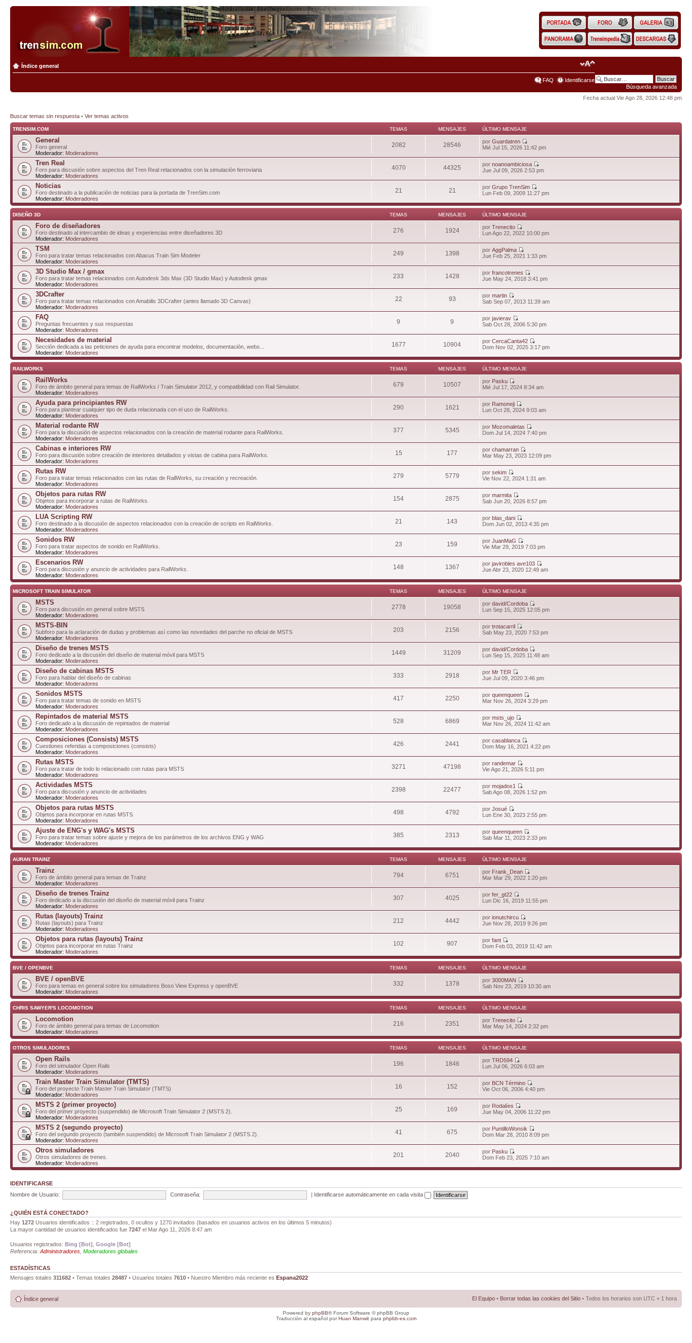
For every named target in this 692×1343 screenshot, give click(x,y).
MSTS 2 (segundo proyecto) (79, 1127)
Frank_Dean (507, 872)
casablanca (506, 740)
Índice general (40, 66)
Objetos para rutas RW (70, 494)
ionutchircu (505, 917)
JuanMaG (504, 541)
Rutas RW (50, 471)
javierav (501, 318)
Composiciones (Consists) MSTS (87, 739)
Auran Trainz (31, 859)
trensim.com (31, 129)
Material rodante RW (67, 425)
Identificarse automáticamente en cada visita (369, 1194)
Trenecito (503, 227)
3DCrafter (49, 294)
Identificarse (580, 80)
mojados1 (504, 786)
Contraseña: (185, 1194)
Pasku (500, 381)
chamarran (505, 449)
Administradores (60, 1251)
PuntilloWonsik (509, 1129)
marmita (502, 495)
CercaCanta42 (510, 341)
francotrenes (507, 273)
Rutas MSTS (54, 762)
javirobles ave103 (513, 564)
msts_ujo (503, 718)
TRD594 (502, 1060)
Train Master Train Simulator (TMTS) (92, 1082)
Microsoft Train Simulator (52, 591)
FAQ (548, 80)
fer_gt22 (502, 894)
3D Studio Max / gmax (69, 271)
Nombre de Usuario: (35, 1194)
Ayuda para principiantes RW (81, 402)
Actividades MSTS (64, 785)
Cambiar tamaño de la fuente (587, 63)
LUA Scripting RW (63, 516)
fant (496, 940)
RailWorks (28, 368)
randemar (504, 763)
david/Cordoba (510, 604)
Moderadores (81, 153)
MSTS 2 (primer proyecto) (75, 1104)
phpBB (320, 1313)
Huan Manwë (353, 1318)
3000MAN (504, 980)
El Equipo (483, 1298)
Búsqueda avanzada (651, 87)
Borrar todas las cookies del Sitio (540, 1298)
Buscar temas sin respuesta (45, 116)
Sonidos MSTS (59, 693)
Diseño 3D (27, 214)
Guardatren (506, 141)
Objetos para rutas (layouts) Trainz (89, 939)
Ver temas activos (107, 116)
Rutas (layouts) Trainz (69, 916)
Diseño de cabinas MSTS (74, 671)
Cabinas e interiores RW (73, 448)
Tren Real (50, 163)
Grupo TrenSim (511, 187)
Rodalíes (503, 1106)
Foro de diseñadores (67, 226)
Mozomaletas (508, 427)
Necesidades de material (73, 340)
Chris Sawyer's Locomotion (53, 1008)
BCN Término (508, 1083)
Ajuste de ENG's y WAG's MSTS (85, 830)
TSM (42, 248)
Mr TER (501, 672)
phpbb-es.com (399, 1318)
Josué (499, 809)
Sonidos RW (54, 539)
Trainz (45, 870)
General (47, 140)
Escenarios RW (59, 562)
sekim (499, 472)
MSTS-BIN (51, 625)
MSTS (44, 602)
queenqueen (507, 695)
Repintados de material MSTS (82, 716)
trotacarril (503, 626)
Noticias (48, 186)
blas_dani (503, 518)
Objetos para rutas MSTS (74, 807)
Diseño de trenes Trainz (72, 893)
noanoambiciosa (512, 164)
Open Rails (52, 1059)
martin (499, 295)
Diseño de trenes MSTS (72, 648)
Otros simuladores (41, 1048)
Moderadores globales (110, 1251)
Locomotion (54, 1019)
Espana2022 (292, 1278)
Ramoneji (503, 404)
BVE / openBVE (33, 968)
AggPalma (504, 250)
